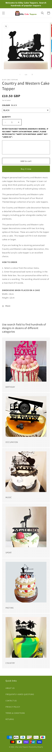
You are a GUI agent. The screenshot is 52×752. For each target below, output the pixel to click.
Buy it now (26, 169)
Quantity (6, 117)
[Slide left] (20, 74)
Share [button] (7, 306)
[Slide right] (32, 74)
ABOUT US (10, 688)
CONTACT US (11, 700)
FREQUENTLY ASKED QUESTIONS (20, 694)
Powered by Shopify (36, 747)
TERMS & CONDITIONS (15, 713)
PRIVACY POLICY (13, 707)
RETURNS (10, 719)
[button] (3, 13)
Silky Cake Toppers (21, 747)
